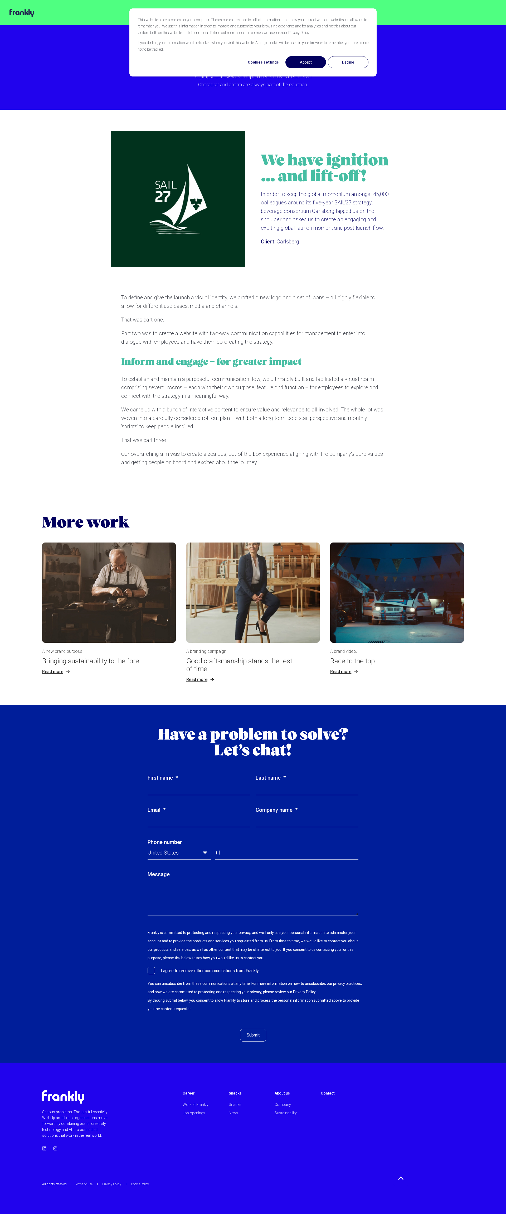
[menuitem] (202, 1095)
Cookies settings (263, 62)
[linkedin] (46, 1148)
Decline (348, 62)
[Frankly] (17, 12)
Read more (52, 671)
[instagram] (53, 1148)
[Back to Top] (400, 1178)
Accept (306, 62)
